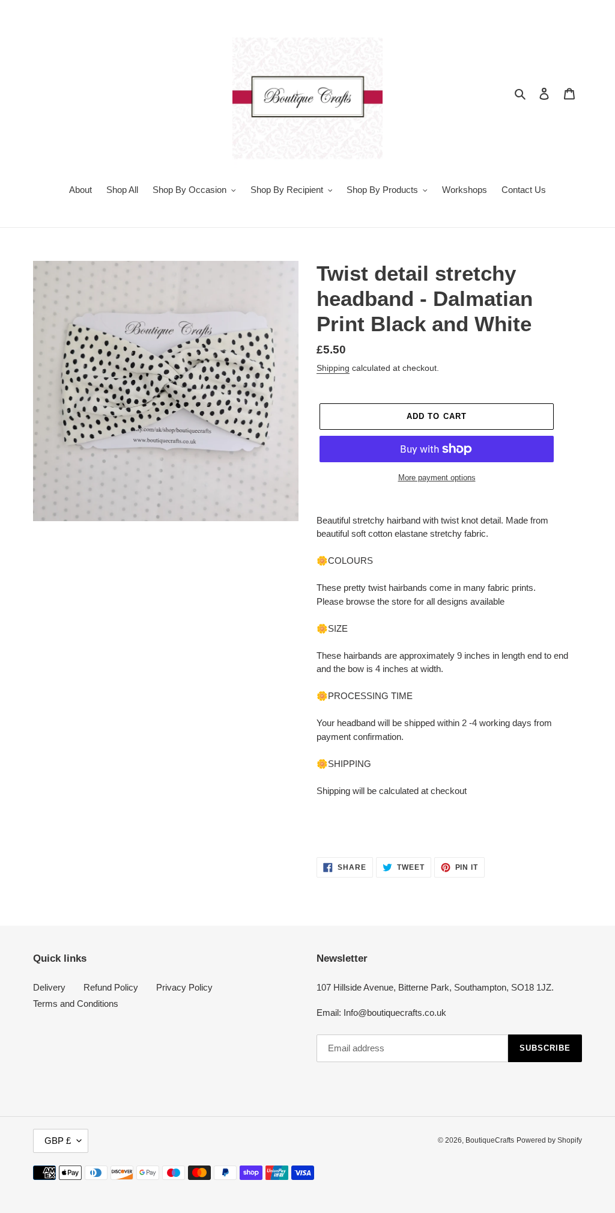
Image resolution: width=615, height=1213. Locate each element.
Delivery (49, 987)
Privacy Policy (184, 987)
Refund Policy (110, 987)
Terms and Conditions (75, 1003)
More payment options (437, 477)
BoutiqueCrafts (489, 1140)
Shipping (333, 368)
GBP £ (57, 1140)
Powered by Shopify (549, 1140)
